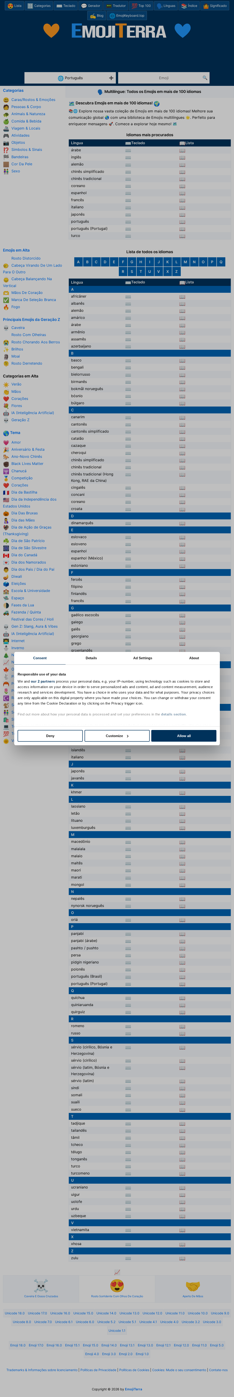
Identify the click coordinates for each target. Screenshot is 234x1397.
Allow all (184, 736)
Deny (50, 736)
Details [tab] (91, 658)
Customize (114, 736)
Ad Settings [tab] (142, 658)
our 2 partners (43, 681)
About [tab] (194, 658)
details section (173, 714)
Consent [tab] (40, 658)
